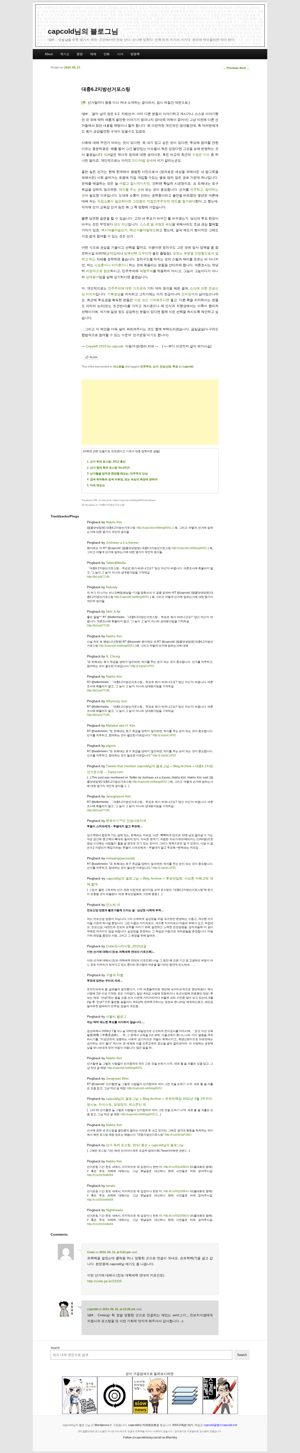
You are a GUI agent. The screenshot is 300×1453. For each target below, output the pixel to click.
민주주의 (145, 366)
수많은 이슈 (201, 154)
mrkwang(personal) (120, 858)
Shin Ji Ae (113, 611)
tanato (110, 1185)
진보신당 (165, 366)
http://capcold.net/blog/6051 (154, 527)
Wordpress (101, 1425)
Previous (231, 68)
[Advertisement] (150, 412)
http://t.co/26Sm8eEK (100, 1175)
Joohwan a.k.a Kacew (122, 542)
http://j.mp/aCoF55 (142, 666)
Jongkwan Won (117, 1078)
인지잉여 (188, 294)
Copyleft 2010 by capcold (104, 346)
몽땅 (80, 54)
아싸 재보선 (97, 485)
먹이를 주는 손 (130, 189)
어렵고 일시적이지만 (134, 183)
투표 (175, 366)
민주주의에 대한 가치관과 (127, 288)
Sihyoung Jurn (116, 701)
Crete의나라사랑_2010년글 (126, 946)
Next (244, 68)
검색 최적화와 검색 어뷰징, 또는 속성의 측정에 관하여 (124, 479)
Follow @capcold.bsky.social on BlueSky (150, 1437)
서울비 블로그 (116, 1016)
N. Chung (113, 656)
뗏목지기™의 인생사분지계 (126, 821)
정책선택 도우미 (136, 253)
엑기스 (64, 54)
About (49, 54)
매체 (93, 54)
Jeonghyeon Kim (118, 796)
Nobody (111, 587)
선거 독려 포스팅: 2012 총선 (108, 461)
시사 (120, 54)
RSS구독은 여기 (182, 1425)
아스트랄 (118, 366)
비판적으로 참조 (98, 271)
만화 (107, 54)
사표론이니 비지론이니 (111, 265)
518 (107, 154)
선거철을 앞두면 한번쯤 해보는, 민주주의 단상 (119, 473)
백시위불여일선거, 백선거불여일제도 (128, 230)
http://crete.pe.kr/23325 (104, 1281)
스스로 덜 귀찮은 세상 (156, 224)
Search (55, 1348)
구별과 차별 (114, 975)
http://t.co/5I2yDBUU (176, 1166)
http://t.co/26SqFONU (178, 1134)
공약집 (111, 253)
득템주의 (146, 271)
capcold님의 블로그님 (83, 31)
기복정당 (113, 294)
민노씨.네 (113, 905)
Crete (91, 1252)
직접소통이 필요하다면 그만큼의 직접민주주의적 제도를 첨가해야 (146, 201)
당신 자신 (121, 224)
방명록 (135, 54)
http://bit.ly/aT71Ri (98, 576)
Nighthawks (114, 1210)
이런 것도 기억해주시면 (151, 300)
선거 (155, 366)
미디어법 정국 (142, 160)
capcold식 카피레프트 (142, 1425)
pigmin (111, 745)
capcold (188, 366)
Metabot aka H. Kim (120, 725)
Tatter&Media (116, 563)
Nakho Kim (114, 522)
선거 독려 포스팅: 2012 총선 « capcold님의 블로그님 (145, 1145)
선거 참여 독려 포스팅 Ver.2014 (110, 467)
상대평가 (92, 277)
